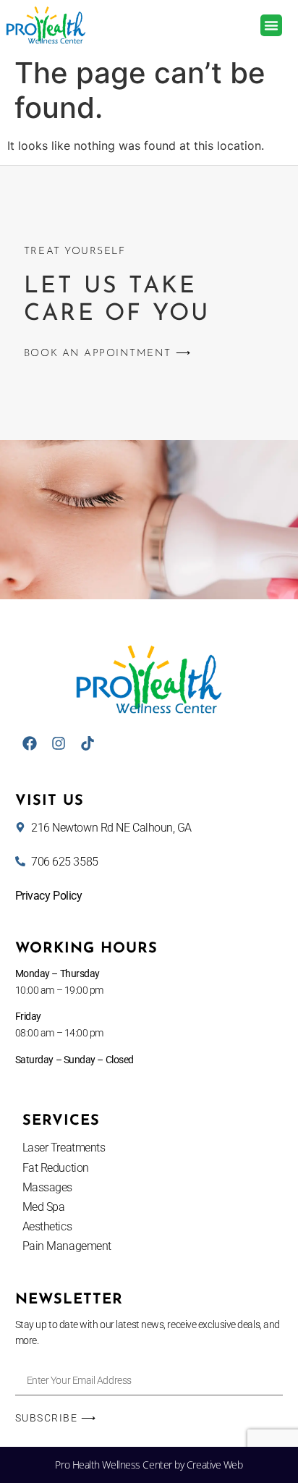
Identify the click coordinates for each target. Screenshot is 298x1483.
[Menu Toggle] (271, 25)
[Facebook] (29, 743)
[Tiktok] (87, 743)
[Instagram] (58, 743)
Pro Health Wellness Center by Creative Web (148, 1464)
